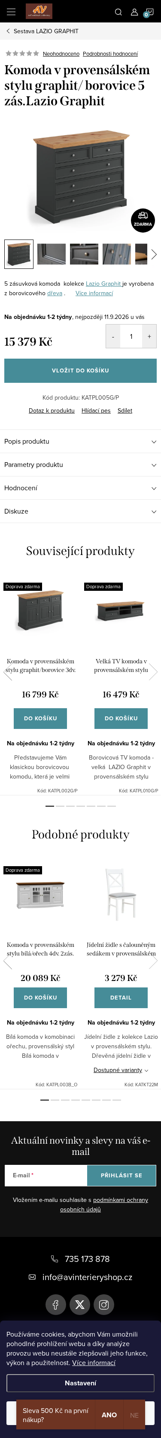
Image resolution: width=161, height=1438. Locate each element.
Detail (121, 997)
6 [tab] (101, 806)
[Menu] (11, 11)
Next (153, 672)
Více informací (93, 1362)
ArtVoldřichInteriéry (56, 1304)
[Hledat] (118, 11)
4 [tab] (80, 806)
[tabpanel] (40, 683)
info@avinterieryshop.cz (87, 1277)
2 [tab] (60, 806)
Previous (7, 672)
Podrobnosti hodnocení (110, 53)
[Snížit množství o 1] (113, 336)
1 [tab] (50, 806)
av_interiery (104, 1304)
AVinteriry (80, 1304)
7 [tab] (111, 806)
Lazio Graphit (104, 283)
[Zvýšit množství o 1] (149, 336)
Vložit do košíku (80, 370)
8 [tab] (116, 1100)
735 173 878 (87, 1258)
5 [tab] (91, 806)
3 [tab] (70, 806)
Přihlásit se (122, 1175)
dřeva (54, 293)
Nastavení (80, 1383)
